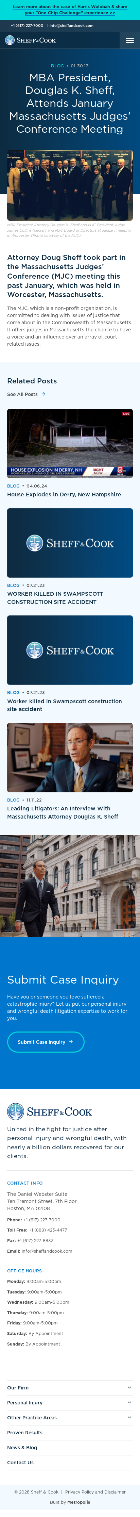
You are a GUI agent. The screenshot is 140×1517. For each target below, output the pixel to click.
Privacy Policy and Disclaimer (95, 1492)
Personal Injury (24, 1402)
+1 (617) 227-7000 (27, 25)
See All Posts (22, 394)
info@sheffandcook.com (71, 25)
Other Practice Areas (32, 1417)
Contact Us (20, 1462)
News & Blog (22, 1447)
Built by (70, 1502)
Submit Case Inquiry (41, 1042)
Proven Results (24, 1432)
